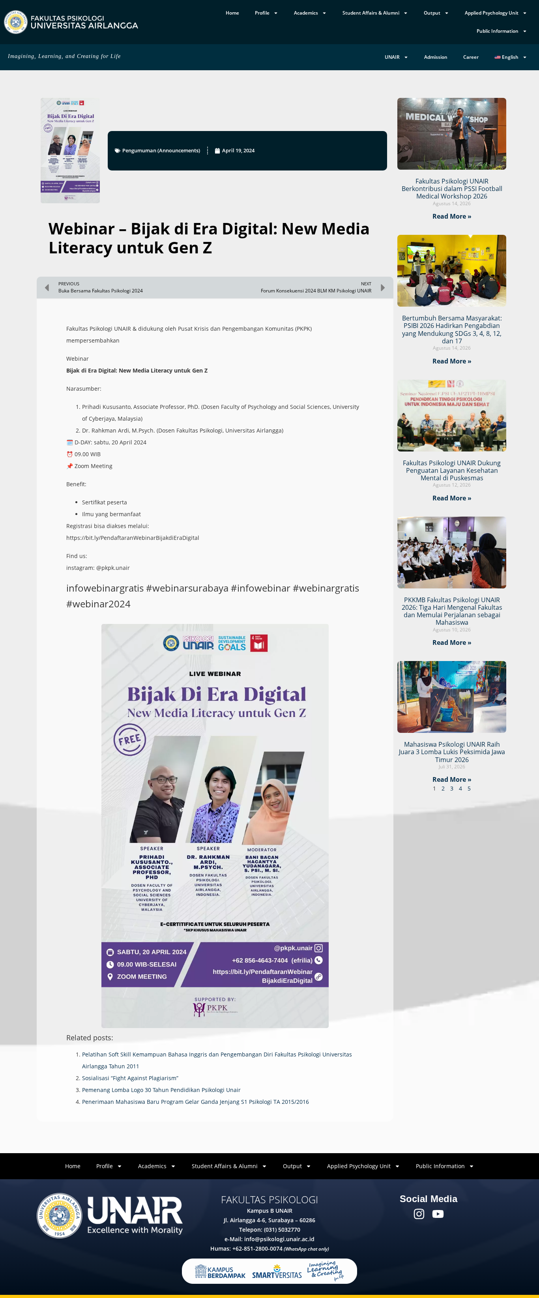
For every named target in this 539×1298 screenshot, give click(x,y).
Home (232, 12)
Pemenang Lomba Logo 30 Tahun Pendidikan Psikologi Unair (161, 1090)
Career (471, 57)
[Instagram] (419, 1213)
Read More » (452, 216)
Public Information (497, 31)
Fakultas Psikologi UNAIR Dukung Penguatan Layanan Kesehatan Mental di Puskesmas (452, 470)
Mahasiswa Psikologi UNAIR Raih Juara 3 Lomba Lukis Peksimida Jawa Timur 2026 (452, 752)
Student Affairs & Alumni (370, 12)
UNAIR (392, 57)
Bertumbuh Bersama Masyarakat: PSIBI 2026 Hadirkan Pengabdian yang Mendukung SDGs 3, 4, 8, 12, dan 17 (452, 329)
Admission (435, 57)
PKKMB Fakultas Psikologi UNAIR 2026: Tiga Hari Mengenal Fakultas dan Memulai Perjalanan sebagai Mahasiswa (452, 611)
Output (432, 12)
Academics (306, 12)
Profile (262, 12)
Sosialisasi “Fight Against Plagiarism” (130, 1078)
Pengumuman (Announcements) (161, 150)
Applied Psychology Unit (491, 12)
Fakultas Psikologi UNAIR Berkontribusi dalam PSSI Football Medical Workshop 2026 (452, 188)
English (509, 57)
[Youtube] (438, 1213)
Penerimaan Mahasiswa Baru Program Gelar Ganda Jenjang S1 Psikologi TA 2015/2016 (195, 1101)
